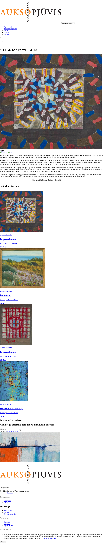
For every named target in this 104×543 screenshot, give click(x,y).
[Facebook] (4, 152)
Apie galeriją (8, 27)
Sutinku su (9, 431)
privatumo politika (13, 431)
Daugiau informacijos (49, 538)
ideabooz (10, 493)
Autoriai (6, 30)
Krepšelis (7, 524)
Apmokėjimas (8, 525)
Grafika (6, 502)
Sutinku (3, 542)
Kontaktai (7, 34)
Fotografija (7, 501)
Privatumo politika (10, 514)
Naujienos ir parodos (10, 29)
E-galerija (7, 32)
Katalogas (7, 522)
